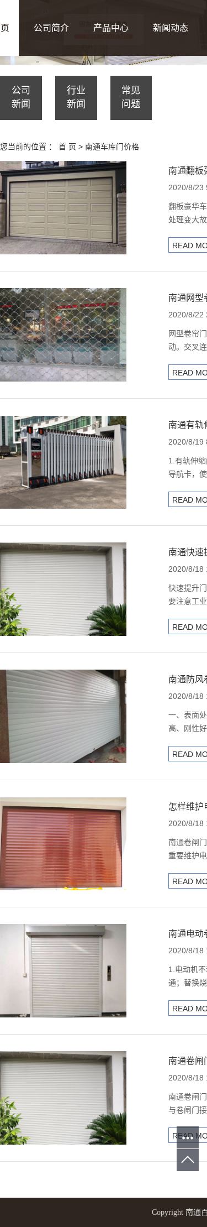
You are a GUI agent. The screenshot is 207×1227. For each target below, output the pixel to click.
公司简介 (51, 28)
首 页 (67, 146)
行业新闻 (76, 97)
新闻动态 (170, 28)
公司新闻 (21, 97)
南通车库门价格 (112, 146)
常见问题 (130, 97)
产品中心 (111, 28)
